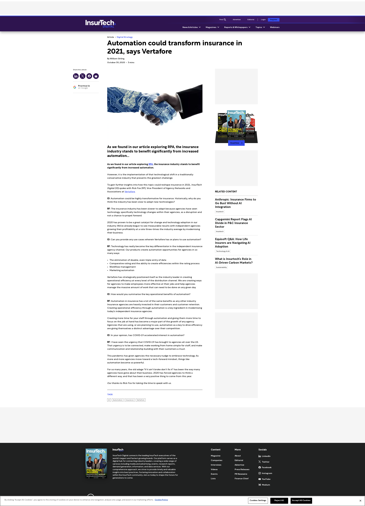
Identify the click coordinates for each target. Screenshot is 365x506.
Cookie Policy (161, 500)
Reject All (279, 501)
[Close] (360, 500)
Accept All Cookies (301, 501)
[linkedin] (76, 76)
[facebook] (89, 76)
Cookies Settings (258, 501)
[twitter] (82, 76)
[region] (182, 501)
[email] (96, 76)
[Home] (101, 24)
